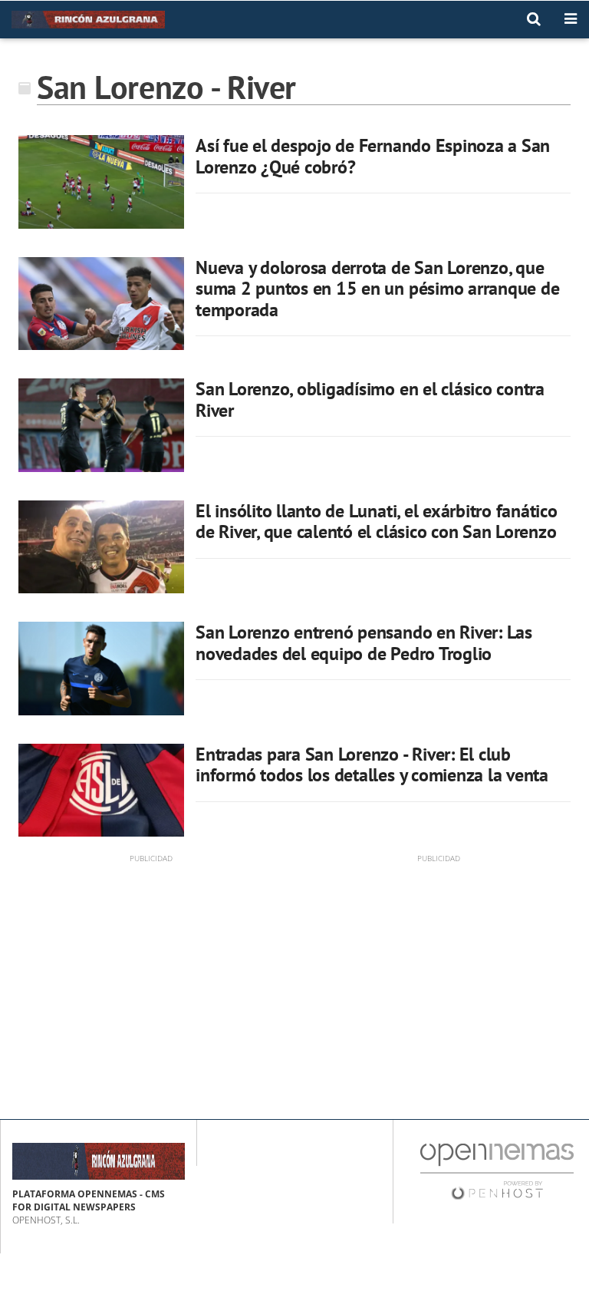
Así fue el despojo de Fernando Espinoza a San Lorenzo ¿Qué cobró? (373, 156)
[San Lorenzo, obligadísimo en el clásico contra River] (101, 425)
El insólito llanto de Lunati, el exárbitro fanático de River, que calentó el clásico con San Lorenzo (377, 521)
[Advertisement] (150, 971)
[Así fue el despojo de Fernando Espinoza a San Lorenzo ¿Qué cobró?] (101, 182)
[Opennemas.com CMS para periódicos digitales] (497, 1170)
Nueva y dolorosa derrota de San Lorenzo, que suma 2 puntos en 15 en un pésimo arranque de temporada (377, 289)
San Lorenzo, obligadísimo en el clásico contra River (370, 399)
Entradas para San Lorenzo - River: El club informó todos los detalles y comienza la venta (372, 764)
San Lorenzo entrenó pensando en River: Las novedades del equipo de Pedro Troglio (364, 642)
